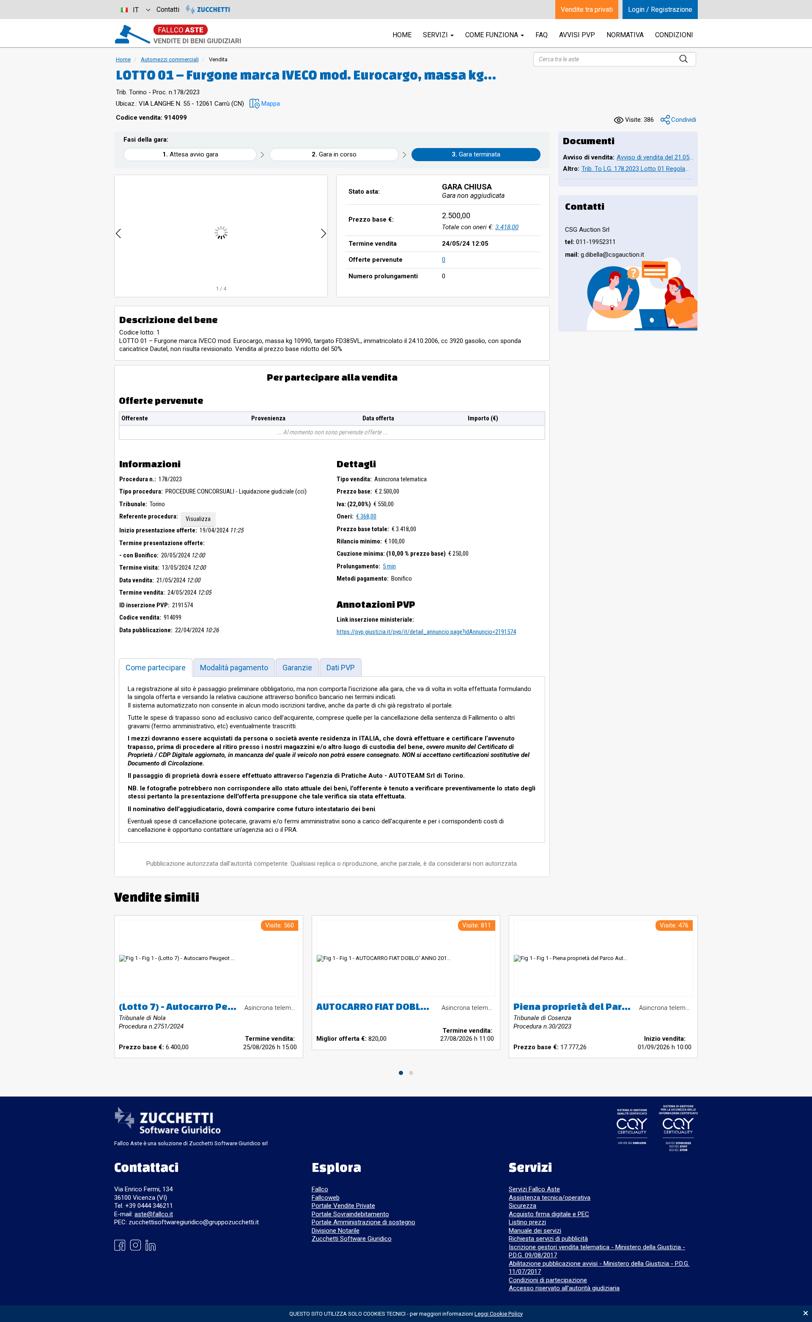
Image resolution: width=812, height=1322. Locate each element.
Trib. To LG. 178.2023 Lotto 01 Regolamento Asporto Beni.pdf (637, 169)
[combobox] (135, 9)
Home (123, 59)
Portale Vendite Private (343, 1206)
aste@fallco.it (153, 1214)
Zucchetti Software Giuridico (352, 1238)
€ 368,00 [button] (366, 516)
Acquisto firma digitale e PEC (549, 1214)
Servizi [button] (436, 35)
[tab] (155, 667)
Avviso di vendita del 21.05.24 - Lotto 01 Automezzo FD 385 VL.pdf (655, 157)
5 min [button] (389, 566)
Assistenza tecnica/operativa (549, 1197)
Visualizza (198, 519)
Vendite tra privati (587, 9)
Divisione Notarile (335, 1230)
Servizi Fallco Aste (534, 1189)
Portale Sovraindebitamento (350, 1214)
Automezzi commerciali (170, 59)
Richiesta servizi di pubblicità (548, 1238)
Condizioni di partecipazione (548, 1280)
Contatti (167, 9)
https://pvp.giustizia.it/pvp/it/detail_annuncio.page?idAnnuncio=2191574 (426, 632)
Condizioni (674, 35)
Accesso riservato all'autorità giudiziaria (564, 1288)
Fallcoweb (326, 1197)
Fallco (320, 1189)
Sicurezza (522, 1206)
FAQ (541, 35)
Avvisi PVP (577, 35)
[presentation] (118, 232)
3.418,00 (506, 227)
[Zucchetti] (208, 9)
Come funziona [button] (492, 35)
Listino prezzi (527, 1222)
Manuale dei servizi (535, 1230)
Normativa (625, 35)
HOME (401, 35)
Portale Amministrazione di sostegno (363, 1222)
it (136, 10)
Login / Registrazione (660, 9)
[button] (265, 104)
